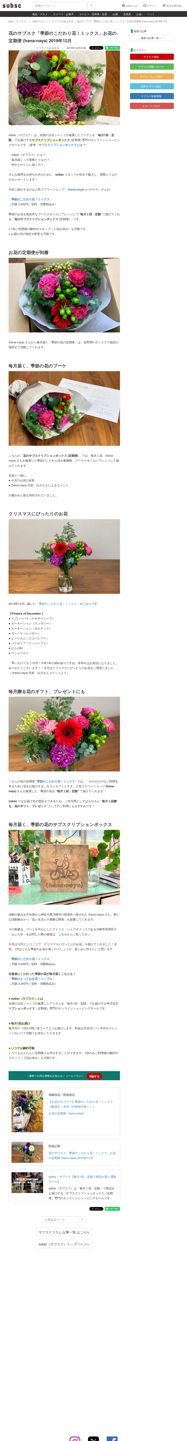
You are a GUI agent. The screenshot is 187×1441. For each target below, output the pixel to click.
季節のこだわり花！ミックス (30, 199)
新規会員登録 (173, 5)
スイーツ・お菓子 (63, 14)
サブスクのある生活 (47, 48)
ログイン (151, 5)
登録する (94, 1076)
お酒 (115, 14)
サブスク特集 (151, 57)
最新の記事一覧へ (151, 38)
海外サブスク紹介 (151, 86)
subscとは (131, 5)
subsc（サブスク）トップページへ (64, 1244)
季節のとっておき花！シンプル (32, 978)
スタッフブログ (151, 106)
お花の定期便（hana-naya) (66, 1113)
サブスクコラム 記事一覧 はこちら (64, 1232)
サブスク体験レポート (151, 66)
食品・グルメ (40, 14)
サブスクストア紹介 (151, 76)
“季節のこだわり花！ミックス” (56, 781)
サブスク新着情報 (151, 96)
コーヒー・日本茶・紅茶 (93, 14)
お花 (139, 14)
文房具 (127, 14)
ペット (151, 14)
